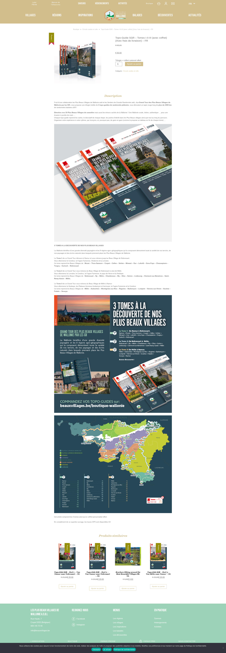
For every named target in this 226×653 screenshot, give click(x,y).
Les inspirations (119, 627)
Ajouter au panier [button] (67, 586)
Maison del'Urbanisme (55, 4)
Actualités (194, 15)
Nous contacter (186, 641)
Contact (174, 3)
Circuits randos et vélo (90, 29)
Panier (160, 3)
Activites (157, 627)
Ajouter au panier (134, 64)
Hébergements (102, 3)
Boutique (149, 3)
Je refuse (107, 649)
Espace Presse (108, 641)
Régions (56, 15)
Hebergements (160, 623)
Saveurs (82, 3)
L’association (37, 641)
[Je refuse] (223, 648)
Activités (122, 3)
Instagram (81, 625)
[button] (192, 3)
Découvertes (165, 15)
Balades (137, 15)
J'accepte (96, 649)
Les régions (118, 618)
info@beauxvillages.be (40, 631)
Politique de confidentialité (124, 649)
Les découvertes (120, 635)
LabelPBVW (34, 4)
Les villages (118, 623)
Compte (167, 3)
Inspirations (85, 15)
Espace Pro (149, 641)
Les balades (118, 631)
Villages (30, 15)
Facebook (81, 619)
